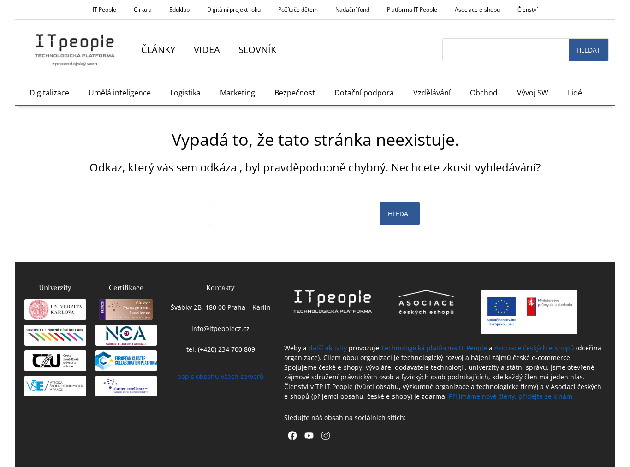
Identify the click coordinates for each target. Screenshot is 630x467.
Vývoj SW (532, 93)
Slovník (257, 49)
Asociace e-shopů (477, 9)
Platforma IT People (412, 9)
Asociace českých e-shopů (534, 347)
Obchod (484, 93)
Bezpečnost (294, 93)
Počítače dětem (298, 9)
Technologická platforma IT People (434, 347)
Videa (207, 49)
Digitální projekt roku (234, 9)
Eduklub (179, 9)
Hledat (588, 50)
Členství (527, 9)
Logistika (185, 93)
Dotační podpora (364, 93)
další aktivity (328, 347)
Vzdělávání (432, 93)
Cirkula (143, 9)
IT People (104, 9)
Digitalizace (49, 93)
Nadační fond (352, 9)
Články (158, 49)
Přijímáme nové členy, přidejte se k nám (510, 396)
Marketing (237, 93)
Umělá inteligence (120, 93)
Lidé (575, 93)
